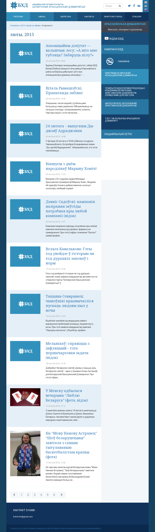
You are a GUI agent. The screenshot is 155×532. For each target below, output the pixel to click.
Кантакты (89, 17)
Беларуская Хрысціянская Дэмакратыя (58, 6)
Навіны (41, 17)
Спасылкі (136, 17)
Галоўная (18, 17)
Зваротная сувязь (113, 17)
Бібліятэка (66, 17)
